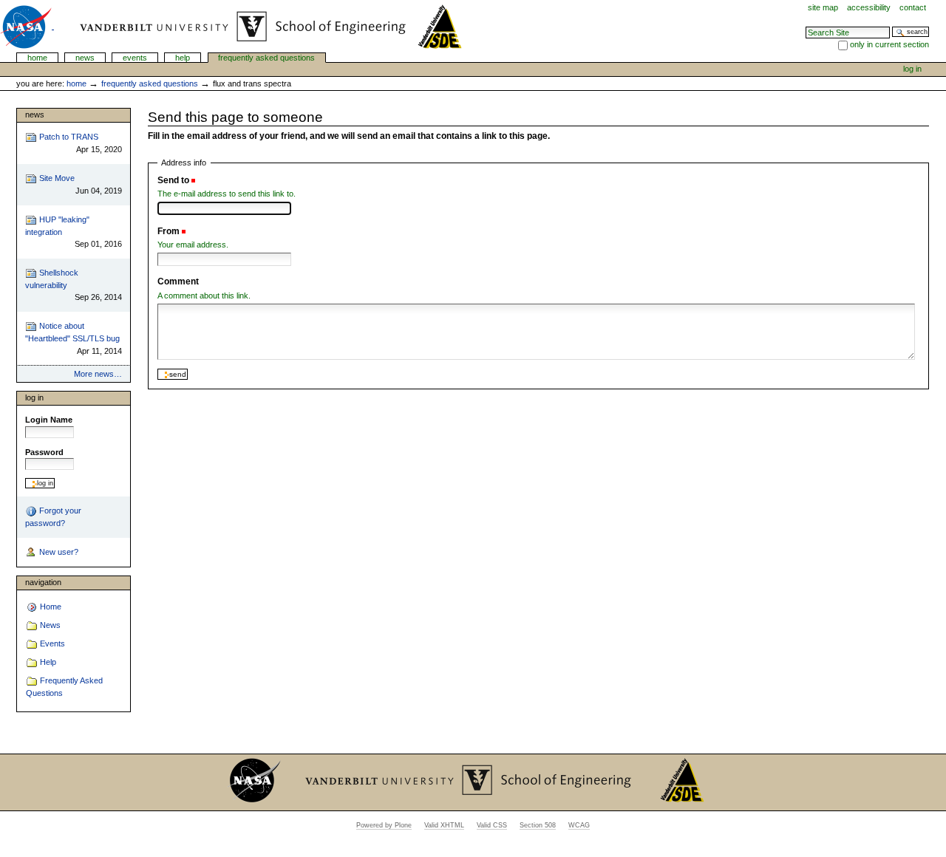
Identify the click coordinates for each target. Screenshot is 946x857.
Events (135, 57)
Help (182, 57)
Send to (173, 180)
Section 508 (538, 825)
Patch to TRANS (79, 143)
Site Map (823, 7)
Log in (912, 68)
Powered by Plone (384, 825)
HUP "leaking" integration (73, 232)
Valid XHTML (444, 825)
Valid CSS (492, 825)
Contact (912, 7)
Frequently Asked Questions (266, 57)
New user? (57, 551)
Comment (178, 281)
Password (44, 452)
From (168, 231)
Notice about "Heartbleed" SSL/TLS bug (73, 338)
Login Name (48, 419)
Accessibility (869, 7)
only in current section (889, 44)
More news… (98, 373)
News (85, 57)
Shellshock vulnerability (73, 285)
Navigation (43, 582)
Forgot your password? (53, 516)
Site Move (79, 184)
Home (37, 57)
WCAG (579, 825)
